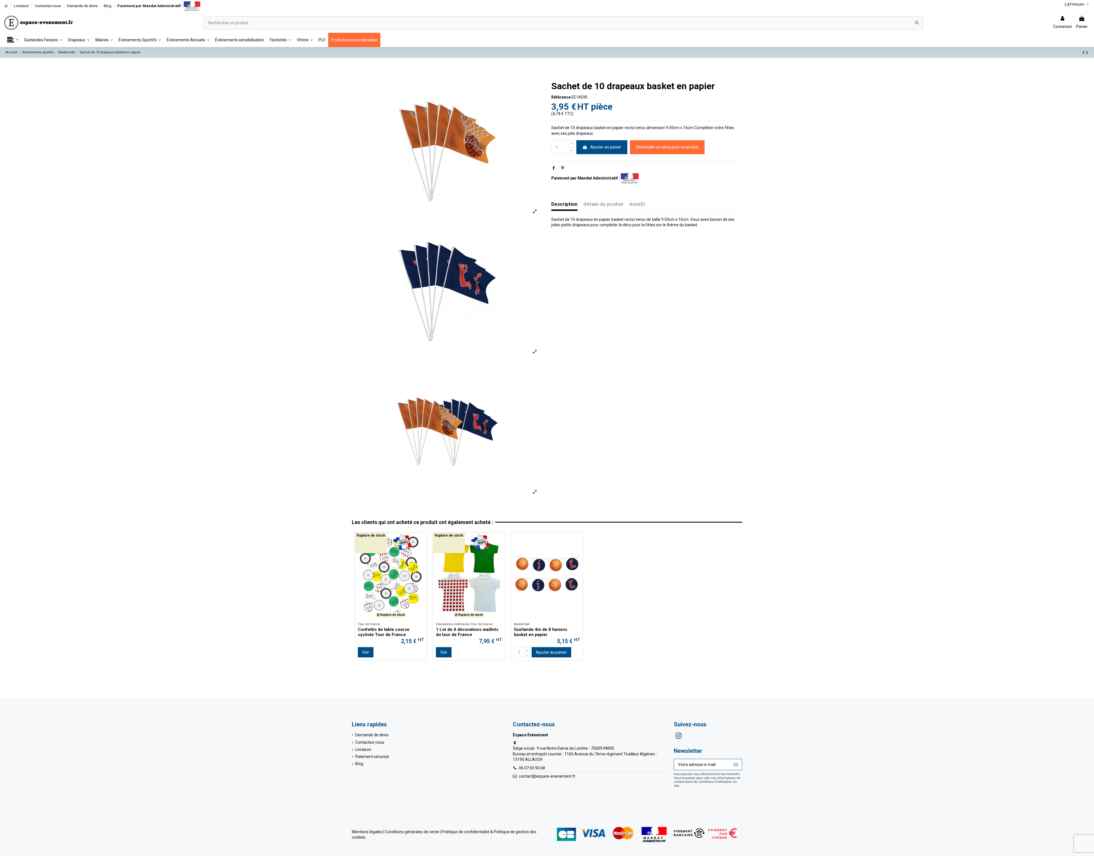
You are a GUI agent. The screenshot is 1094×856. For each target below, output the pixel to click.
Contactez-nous (48, 6)
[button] (12, 40)
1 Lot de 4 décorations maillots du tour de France (467, 632)
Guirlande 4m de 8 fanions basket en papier (540, 632)
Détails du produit (603, 204)
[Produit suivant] (1087, 52)
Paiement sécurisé (372, 756)
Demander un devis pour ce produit (667, 147)
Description (564, 204)
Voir (365, 652)
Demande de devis (83, 6)
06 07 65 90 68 (532, 768)
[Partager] (553, 168)
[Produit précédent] (1084, 52)
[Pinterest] (562, 168)
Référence (561, 97)
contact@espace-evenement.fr (547, 776)
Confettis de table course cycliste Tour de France (383, 632)
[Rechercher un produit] (917, 22)
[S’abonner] (736, 764)
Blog (107, 6)
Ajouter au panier (605, 147)
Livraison (22, 6)
